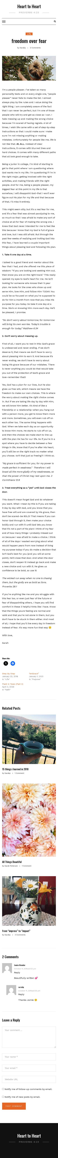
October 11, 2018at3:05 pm (29, 991)
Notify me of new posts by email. (22, 1097)
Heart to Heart (29, 6)
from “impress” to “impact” (16, 931)
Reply (17, 972)
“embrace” (34, 673)
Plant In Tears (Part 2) (12, 684)
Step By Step (8, 673)
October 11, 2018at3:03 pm (25, 969)
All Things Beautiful (12, 862)
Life (29, 34)
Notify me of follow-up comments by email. (28, 1089)
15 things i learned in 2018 (15, 769)
